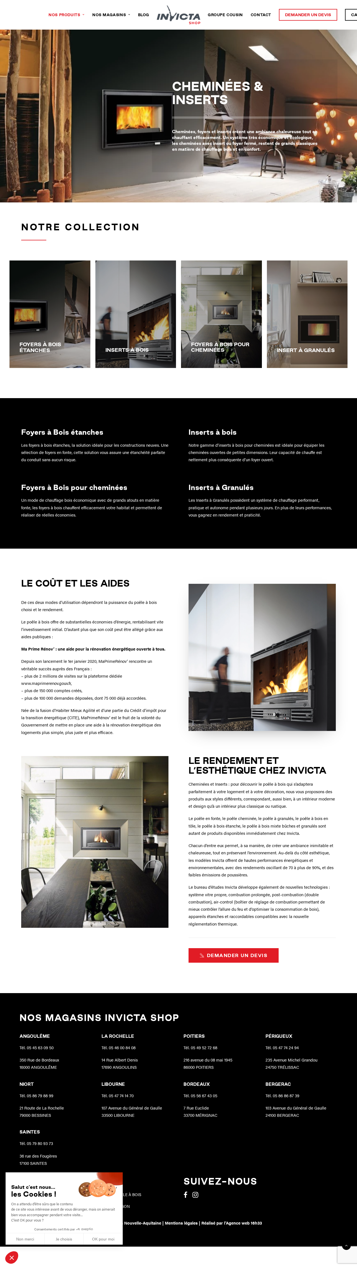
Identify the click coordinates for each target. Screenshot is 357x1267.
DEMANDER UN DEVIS (237, 955)
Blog (143, 15)
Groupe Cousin (225, 15)
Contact (261, 15)
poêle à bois (145, 602)
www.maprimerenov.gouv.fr (46, 683)
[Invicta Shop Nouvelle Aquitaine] (178, 15)
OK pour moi (103, 1239)
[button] (11, 1257)
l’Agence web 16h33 (243, 1223)
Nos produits (64, 15)
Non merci (25, 1239)
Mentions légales (181, 1223)
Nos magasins (109, 15)
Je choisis (64, 1239)
